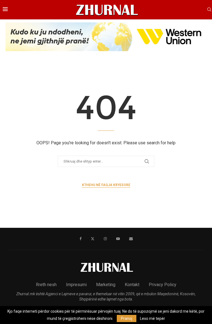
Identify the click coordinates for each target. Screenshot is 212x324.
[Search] (209, 9)
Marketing (105, 284)
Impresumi (76, 284)
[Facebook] (80, 239)
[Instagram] (105, 239)
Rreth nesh (46, 284)
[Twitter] (92, 239)
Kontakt (132, 284)
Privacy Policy (162, 284)
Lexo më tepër (152, 318)
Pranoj (126, 318)
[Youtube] (118, 239)
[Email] (131, 239)
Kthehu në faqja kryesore (106, 185)
